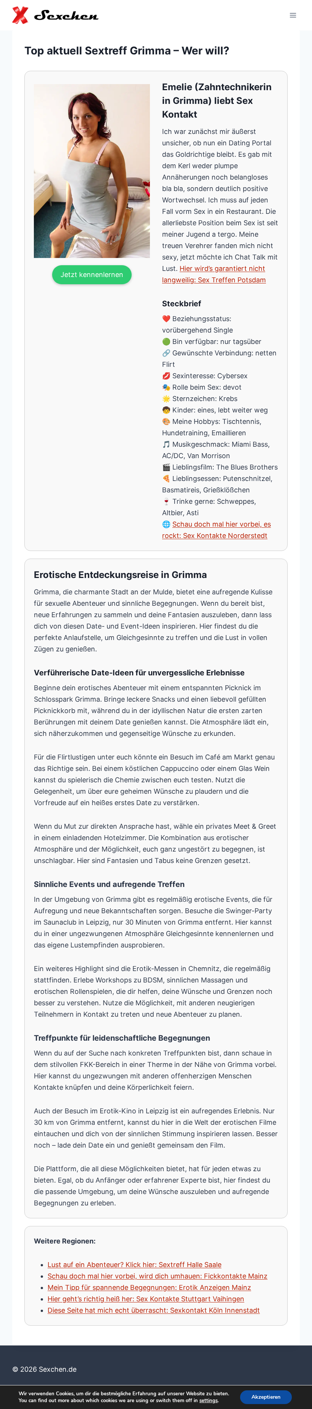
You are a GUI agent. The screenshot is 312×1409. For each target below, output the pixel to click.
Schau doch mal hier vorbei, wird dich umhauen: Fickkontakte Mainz (157, 1276)
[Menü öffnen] (293, 15)
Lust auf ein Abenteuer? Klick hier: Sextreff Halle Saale (134, 1265)
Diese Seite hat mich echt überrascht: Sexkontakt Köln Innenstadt (154, 1310)
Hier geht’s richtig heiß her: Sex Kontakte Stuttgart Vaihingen (146, 1299)
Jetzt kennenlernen (91, 275)
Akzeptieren (266, 1397)
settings (208, 1400)
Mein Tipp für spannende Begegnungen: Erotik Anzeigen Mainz (149, 1287)
